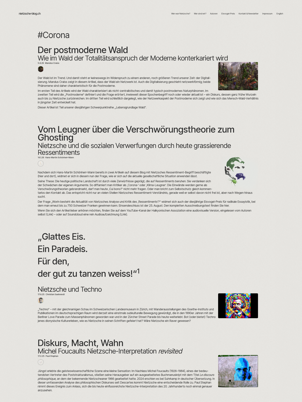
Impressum (267, 13)
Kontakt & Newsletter (248, 13)
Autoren (214, 13)
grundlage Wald (130, 107)
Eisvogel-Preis (228, 13)
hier (226, 205)
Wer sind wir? (200, 13)
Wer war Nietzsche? (180, 13)
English (280, 13)
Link (49, 214)
